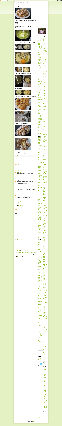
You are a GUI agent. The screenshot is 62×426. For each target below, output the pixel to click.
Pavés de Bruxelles (44, 261)
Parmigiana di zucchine (39, 287)
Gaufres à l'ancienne (44, 233)
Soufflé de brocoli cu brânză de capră (40, 293)
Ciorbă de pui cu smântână (40, 145)
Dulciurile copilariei (33, 252)
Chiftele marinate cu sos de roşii (40, 173)
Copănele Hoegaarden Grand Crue (39, 177)
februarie (45, 411)
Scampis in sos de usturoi (45, 377)
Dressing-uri (29, 252)
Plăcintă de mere (45, 268)
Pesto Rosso (44, 153)
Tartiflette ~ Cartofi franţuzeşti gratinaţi (39, 230)
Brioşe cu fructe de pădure (44, 201)
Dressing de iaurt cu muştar (45, 146)
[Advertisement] (25, 230)
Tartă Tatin (45, 403)
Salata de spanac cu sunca (45, 388)
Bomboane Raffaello (44, 195)
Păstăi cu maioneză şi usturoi (39, 94)
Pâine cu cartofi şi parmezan (44, 105)
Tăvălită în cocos (45, 282)
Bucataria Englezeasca (33, 249)
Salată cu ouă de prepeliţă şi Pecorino (40, 316)
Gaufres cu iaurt (44, 231)
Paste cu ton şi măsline (44, 76)
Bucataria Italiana (18, 250)
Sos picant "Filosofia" (44, 162)
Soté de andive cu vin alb (44, 185)
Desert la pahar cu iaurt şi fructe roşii (44, 221)
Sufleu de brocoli (40, 335)
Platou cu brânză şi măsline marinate (40, 84)
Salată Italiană (39, 332)
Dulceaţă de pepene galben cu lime (44, 228)
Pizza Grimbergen (44, 82)
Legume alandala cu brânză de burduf (40, 307)
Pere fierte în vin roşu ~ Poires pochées (45, 265)
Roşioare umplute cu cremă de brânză (40, 102)
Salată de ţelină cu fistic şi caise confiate (39, 331)
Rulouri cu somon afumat (39, 103)
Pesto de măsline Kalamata (45, 150)
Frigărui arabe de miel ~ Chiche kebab (40, 189)
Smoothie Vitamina (44, 43)
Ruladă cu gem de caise (44, 275)
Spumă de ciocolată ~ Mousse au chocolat (44, 279)
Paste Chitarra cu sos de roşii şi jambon (45, 72)
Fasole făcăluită (39, 57)
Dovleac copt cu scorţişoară (45, 223)
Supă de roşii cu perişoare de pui (40, 162)
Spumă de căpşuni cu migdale (44, 280)
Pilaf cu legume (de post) (39, 288)
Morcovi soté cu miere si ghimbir (45, 180)
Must (43, 41)
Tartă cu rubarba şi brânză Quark (45, 302)
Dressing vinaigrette (44, 147)
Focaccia (44, 53)
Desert (23, 252)
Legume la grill (44, 179)
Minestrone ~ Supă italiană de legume (40, 150)
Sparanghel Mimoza (39, 296)
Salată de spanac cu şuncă (45, 134)
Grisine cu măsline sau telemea (39, 63)
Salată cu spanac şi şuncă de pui (40, 318)
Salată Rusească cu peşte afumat (45, 140)
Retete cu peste (26, 254)
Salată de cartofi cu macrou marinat (45, 126)
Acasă (39, 417)
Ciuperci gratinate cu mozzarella (44, 174)
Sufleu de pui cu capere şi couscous (40, 226)
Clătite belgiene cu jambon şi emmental (39, 49)
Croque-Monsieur (39, 52)
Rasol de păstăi (39, 290)
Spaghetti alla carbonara (44, 90)
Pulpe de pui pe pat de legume (39, 220)
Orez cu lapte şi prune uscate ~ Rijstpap (44, 254)
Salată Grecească (44, 137)
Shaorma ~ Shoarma (39, 224)
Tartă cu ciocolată (44, 298)
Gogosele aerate (45, 394)
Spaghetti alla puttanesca (44, 92)
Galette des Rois (45, 296)
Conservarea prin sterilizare (44, 324)
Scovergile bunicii (44, 276)
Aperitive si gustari (17, 248)
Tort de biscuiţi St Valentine (45, 316)
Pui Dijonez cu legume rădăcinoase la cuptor (39, 218)
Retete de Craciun (31, 254)
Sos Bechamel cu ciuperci (44, 154)
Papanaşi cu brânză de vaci (44, 258)
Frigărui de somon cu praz (39, 244)
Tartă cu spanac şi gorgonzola (39, 124)
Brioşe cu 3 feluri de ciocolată (45, 197)
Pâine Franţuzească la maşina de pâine (45, 108)
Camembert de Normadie (39, 344)
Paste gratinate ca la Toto (44, 77)
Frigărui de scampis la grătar (40, 243)
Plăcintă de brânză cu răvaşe (45, 267)
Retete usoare (19, 256)
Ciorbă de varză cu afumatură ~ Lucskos (39, 147)
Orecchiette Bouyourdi (44, 70)
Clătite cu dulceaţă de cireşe (44, 214)
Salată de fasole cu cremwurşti (40, 325)
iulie (44, 367)
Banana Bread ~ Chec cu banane (45, 190)
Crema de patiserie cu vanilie (44, 327)
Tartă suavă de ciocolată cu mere (44, 310)
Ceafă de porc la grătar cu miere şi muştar (40, 171)
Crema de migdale (44, 325)
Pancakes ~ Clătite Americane (44, 257)
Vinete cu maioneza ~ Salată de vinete (40, 133)
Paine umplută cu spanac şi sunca (39, 77)
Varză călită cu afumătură (39, 234)
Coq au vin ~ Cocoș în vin (39, 178)
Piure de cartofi (44, 184)
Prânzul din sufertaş (44, 352)
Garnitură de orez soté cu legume (44, 178)
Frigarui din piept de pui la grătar (40, 187)
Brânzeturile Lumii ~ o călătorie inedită (45, 341)
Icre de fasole (39, 66)
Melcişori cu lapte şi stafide (44, 241)
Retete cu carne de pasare (23, 253)
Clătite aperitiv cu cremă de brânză (40, 47)
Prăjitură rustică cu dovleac (44, 274)
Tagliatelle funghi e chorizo (45, 97)
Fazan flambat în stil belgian (40, 186)
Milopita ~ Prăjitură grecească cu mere (44, 246)
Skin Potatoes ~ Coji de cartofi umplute (39, 108)
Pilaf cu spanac (39, 289)
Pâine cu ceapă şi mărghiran (44, 106)
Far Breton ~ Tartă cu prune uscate (44, 295)
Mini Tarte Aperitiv (39, 70)
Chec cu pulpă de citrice (44, 209)
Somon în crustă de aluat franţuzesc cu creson (40, 264)
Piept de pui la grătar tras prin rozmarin (39, 208)
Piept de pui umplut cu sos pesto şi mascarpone (39, 212)
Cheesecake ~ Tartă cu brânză (44, 293)
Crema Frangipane (44, 328)
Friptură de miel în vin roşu (39, 192)
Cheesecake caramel (44, 291)
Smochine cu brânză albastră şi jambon (39, 110)
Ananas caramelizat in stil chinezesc (45, 189)
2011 (44, 358)
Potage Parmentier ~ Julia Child (39, 152)
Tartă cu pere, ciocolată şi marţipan (44, 301)
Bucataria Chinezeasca (29, 249)
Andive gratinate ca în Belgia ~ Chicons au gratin (40, 271)
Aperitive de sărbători (39, 37)
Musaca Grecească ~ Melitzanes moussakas (39, 200)
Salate (24, 256)
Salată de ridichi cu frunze (45, 130)
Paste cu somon (39, 250)
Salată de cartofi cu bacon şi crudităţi (40, 320)
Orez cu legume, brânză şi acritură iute (40, 311)
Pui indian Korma (40, 219)
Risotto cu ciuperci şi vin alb (40, 291)
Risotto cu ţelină (39, 292)
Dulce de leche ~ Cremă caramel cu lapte (45, 225)
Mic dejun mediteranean (39, 69)
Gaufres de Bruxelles (44, 232)
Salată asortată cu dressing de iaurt (39, 314)
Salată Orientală (45, 139)
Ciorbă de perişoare (39, 142)
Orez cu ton (39, 312)
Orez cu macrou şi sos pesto (39, 247)
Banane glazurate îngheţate (44, 193)
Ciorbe (16, 252)
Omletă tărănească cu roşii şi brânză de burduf (40, 75)
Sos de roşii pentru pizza (44, 156)
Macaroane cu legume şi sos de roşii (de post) (45, 67)
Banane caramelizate (44, 191)
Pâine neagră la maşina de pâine (45, 111)
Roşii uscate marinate (39, 100)
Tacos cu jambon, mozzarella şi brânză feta (39, 113)
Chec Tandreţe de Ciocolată (44, 211)
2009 (44, 360)
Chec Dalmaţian (45, 210)
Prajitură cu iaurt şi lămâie (45, 269)
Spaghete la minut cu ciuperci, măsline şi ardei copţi (45, 89)
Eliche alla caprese (44, 52)
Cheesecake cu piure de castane (45, 292)
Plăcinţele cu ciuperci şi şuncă (40, 92)
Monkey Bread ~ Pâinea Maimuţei (45, 247)
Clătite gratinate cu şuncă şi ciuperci (39, 50)
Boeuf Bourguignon (39, 168)
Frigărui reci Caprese (39, 60)
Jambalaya (39, 197)
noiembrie (45, 362)
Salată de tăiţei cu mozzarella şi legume (40, 329)
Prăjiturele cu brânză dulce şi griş (44, 271)
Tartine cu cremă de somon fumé (40, 119)
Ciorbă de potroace (39, 144)
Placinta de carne (45, 390)
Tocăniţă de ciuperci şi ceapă (40, 301)
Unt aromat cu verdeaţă (44, 164)
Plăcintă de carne (39, 87)
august (44, 366)
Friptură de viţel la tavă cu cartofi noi (40, 193)
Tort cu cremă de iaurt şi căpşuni (45, 315)
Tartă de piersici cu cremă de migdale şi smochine (44, 304)
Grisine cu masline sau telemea (45, 379)
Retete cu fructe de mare (21, 254)
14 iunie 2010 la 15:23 (20, 176)
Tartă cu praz (39, 123)
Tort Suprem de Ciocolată (44, 319)
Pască (44, 259)
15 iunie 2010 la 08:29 (20, 201)
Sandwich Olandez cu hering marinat (39, 106)
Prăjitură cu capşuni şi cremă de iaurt (45, 273)
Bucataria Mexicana (23, 250)
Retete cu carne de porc (29, 253)
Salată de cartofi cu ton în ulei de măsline (40, 322)
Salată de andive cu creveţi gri (45, 125)
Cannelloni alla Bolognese (44, 48)
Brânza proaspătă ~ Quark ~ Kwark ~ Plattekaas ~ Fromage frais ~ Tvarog (40, 341)
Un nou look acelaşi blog (44, 354)
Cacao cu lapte (44, 37)
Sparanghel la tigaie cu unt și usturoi (39, 295)
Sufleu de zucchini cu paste (45, 93)
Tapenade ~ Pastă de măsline (40, 115)
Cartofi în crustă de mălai (44, 172)
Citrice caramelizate (44, 212)
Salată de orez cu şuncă (44, 128)
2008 (44, 413)
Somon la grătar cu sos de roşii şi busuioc (40, 257)
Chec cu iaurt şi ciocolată (44, 206)
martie (44, 410)
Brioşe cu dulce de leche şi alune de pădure (45, 200)
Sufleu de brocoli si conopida (45, 371)
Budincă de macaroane (44, 204)
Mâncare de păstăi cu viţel (39, 201)
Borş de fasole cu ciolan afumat (40, 137)
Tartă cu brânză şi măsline (39, 122)
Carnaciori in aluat (45, 385)
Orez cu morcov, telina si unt (45, 406)
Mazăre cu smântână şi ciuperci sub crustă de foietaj (39, 284)
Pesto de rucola (44, 151)
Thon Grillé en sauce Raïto (39, 266)
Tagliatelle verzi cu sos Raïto (44, 98)
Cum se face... (19, 252)
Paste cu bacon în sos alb (44, 73)
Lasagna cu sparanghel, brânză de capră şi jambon (45, 58)
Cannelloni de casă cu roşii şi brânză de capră (45, 51)
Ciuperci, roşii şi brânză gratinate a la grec (45, 176)
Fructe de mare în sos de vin (39, 246)
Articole (21, 248)
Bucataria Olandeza (27, 250)
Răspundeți (18, 170)
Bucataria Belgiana (24, 249)
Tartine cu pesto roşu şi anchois (39, 121)
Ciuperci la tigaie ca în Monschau (40, 274)
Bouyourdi (39, 38)
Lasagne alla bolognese (44, 61)
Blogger (33, 421)
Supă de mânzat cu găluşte (40, 160)
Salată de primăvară (44, 129)
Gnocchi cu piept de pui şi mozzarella (45, 54)
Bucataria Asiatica (19, 249)
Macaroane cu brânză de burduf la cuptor (45, 64)
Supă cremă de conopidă (39, 156)
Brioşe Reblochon (39, 39)
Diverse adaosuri (26, 252)
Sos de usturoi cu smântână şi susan (45, 159)
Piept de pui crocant (39, 80)
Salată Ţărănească (39, 334)
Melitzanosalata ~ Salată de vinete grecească (40, 67)
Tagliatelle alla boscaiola (44, 94)
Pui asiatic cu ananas (39, 215)
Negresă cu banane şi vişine (45, 251)
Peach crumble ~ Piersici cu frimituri (45, 263)
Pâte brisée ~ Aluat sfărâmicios (45, 331)
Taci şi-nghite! (39, 228)
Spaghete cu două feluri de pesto (44, 87)
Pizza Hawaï (44, 83)
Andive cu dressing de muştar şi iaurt (44, 115)
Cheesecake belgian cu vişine (45, 290)
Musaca (39, 198)
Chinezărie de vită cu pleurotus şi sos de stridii (40, 175)
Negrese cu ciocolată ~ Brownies (44, 250)
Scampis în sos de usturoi (39, 255)
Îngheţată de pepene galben (44, 283)
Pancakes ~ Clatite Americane (45, 369)
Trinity (17, 164)
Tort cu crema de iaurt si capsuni (45, 383)
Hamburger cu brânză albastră (39, 196)
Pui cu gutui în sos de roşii (39, 216)
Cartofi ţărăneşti (44, 173)
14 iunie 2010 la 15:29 (21, 180)
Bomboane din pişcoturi (44, 194)
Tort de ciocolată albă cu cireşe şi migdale (45, 318)
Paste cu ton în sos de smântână (45, 75)
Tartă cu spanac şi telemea (39, 125)
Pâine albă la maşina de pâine (45, 104)
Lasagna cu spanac (44, 56)
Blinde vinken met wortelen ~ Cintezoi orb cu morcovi (39, 167)
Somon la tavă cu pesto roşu (40, 259)
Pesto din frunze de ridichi (45, 152)
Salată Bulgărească (44, 119)
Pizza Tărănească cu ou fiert (44, 85)
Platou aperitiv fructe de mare (39, 82)
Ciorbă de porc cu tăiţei (39, 143)
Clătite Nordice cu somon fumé (39, 241)
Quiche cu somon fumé (39, 95)
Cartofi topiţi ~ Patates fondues (45, 171)
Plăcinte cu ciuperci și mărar (40, 85)
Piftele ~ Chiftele (40, 81)
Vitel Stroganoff (45, 404)
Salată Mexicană (40, 333)
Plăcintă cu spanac (39, 86)
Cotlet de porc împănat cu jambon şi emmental (39, 182)
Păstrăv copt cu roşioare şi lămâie (39, 252)
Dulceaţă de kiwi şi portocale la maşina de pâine (45, 227)
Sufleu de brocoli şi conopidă (40, 298)
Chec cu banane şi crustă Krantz (45, 205)
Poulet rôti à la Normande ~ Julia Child (39, 213)
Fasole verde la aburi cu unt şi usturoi (39, 278)
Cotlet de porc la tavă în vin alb (40, 179)
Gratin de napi (39, 282)
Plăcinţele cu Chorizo (39, 90)
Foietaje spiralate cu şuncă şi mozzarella (40, 59)
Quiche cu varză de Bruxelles (40, 97)
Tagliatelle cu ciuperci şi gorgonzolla (39, 299)
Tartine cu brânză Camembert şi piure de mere (40, 116)
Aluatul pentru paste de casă (44, 323)
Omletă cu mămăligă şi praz (40, 71)
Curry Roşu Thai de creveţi (40, 242)
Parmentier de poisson (39, 249)
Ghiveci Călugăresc (39, 279)
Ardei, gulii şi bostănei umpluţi (40, 165)
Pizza (44, 380)
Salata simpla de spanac (45, 407)
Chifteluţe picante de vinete (40, 46)
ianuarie (45, 412)
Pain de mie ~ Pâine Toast (44, 101)
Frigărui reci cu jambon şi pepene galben (39, 62)
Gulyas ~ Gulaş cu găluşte (39, 195)
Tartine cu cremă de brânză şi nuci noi (40, 118)
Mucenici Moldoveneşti (44, 248)
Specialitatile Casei (33, 256)
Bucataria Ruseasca (31, 250)
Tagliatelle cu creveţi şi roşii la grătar (45, 96)
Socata (44, 381)
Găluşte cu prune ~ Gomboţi (45, 239)
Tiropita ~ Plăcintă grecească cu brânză (39, 127)
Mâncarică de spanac (39, 286)
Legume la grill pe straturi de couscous (39, 309)
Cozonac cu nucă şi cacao (44, 216)
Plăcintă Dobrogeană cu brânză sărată (39, 89)
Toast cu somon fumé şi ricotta (39, 129)
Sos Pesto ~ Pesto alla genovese (44, 161)
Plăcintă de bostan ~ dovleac (45, 266)
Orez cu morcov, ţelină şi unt (45, 181)
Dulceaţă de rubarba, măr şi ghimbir (44, 230)
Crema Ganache (45, 329)
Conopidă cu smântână (39, 275)
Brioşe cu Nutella (45, 202)
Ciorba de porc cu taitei (45, 396)
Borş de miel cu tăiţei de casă (39, 139)
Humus (39, 65)
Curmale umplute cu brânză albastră (40, 54)
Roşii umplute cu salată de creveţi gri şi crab (40, 99)
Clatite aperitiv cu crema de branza (45, 373)
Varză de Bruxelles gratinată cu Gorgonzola (39, 304)
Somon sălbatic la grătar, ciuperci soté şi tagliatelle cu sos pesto (40, 262)
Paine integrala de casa (44, 103)
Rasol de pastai (45, 391)
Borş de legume (39, 138)
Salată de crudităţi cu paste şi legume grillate (40, 323)
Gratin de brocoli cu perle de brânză (40, 281)
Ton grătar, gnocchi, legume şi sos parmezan (40, 336)
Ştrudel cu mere (44, 287)
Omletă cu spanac (39, 72)
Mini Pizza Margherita (44, 69)
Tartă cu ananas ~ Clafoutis (45, 297)
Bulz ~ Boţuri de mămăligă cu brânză (39, 41)
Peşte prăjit (39, 251)
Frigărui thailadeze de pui (40, 190)
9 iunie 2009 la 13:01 (21, 164)
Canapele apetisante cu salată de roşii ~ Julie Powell (39, 44)
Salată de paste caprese (39, 326)
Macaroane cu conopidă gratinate (44, 66)
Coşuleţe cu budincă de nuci (45, 219)
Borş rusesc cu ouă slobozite (39, 140)
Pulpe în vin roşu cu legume (40, 221)
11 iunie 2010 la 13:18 (21, 172)
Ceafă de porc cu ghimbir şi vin (40, 170)
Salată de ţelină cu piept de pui (44, 136)
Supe (17, 257)
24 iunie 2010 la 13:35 (20, 205)
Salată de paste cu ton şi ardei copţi (39, 328)
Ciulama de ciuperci (39, 272)
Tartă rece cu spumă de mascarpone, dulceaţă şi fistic (44, 307)
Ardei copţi (44, 116)
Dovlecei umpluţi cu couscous (40, 276)
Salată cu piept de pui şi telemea (40, 317)
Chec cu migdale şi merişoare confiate (45, 208)
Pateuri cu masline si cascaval (45, 387)
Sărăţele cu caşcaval (39, 111)
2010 (44, 359)
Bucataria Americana (31, 248)
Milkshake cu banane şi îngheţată (44, 40)
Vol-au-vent (39, 236)
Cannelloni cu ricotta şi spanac (45, 49)
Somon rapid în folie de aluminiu (40, 260)
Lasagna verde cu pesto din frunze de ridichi (45, 60)
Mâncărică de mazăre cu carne (40, 203)
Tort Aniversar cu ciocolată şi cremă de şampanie (45, 313)
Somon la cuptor (40, 256)
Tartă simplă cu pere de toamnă (44, 308)
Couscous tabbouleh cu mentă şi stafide (44, 117)
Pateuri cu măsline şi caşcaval (39, 79)
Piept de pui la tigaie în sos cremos (39, 209)
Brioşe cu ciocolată (44, 198)
